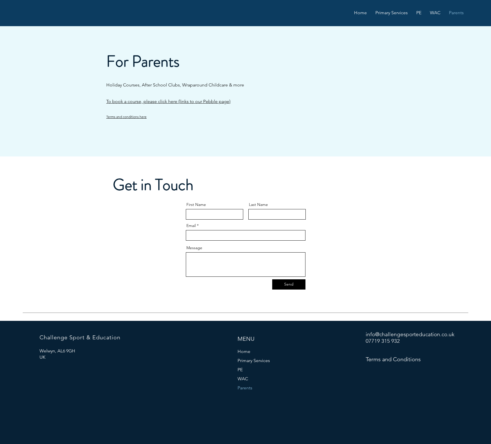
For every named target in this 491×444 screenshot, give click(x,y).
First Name (196, 204)
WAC (243, 378)
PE (240, 369)
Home (244, 351)
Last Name (258, 204)
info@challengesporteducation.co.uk (410, 334)
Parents (245, 388)
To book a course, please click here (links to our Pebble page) (168, 101)
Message (194, 248)
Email (191, 226)
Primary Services (254, 360)
